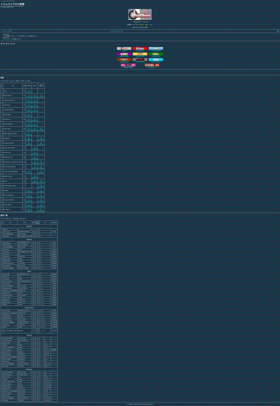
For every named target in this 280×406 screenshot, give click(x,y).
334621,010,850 (28, 190)
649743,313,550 (34, 167)
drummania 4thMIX (124, 56)
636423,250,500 (34, 157)
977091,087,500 (41, 171)
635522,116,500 (41, 96)
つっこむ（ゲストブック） (117, 31)
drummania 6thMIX (155, 56)
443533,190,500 (28, 200)
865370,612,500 (41, 205)
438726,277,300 (34, 105)
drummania (124, 50)
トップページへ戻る (6, 31)
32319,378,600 (28, 115)
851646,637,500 (34, 181)
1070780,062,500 (41, 209)
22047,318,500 (28, 110)
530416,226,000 (34, 110)
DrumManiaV (152, 67)
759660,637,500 (41, 162)
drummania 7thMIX (124, 61)
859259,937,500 (34, 176)
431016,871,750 (34, 152)
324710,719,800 (34, 96)
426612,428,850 (28, 138)
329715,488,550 (28, 124)
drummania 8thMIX (140, 61)
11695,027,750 (28, 100)
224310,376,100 (28, 105)
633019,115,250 (41, 195)
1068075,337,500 (41, 129)
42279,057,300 (28, 195)
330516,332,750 (28, 129)
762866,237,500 (34, 124)
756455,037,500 (28, 209)
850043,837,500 (41, 143)
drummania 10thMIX (128, 67)
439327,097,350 (34, 148)
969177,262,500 (41, 167)
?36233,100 (29, 91)
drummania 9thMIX (155, 61)
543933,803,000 (34, 162)
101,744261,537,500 (41, 186)
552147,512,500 (28, 171)
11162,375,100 (28, 96)
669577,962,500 (41, 200)
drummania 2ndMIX (140, 50)
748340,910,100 (34, 129)
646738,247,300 (28, 205)
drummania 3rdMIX (156, 50)
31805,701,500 (28, 119)
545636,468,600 (41, 190)
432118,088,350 (28, 134)
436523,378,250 (28, 143)
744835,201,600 (41, 138)
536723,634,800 (34, 100)
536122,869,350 (34, 119)
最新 (278, 31)
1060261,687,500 (41, 181)
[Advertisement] (140, 72)
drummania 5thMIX (140, 56)
